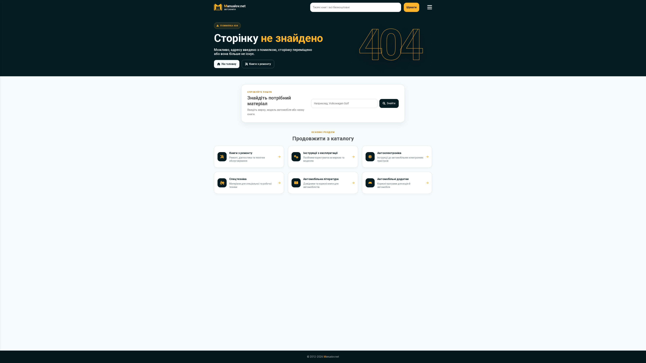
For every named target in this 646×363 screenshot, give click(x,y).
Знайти (391, 103)
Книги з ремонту (260, 64)
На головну (229, 64)
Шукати (411, 7)
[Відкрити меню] (429, 7)
